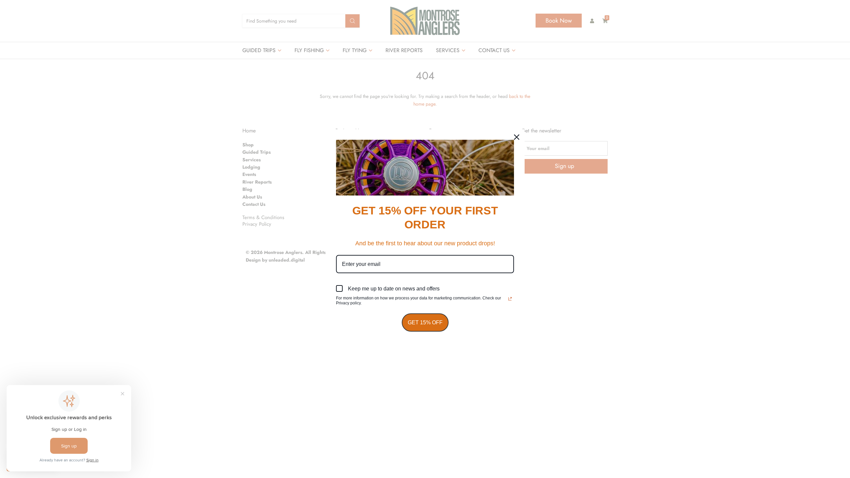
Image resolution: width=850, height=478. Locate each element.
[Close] (517, 137)
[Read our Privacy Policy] (510, 299)
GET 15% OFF (425, 322)
